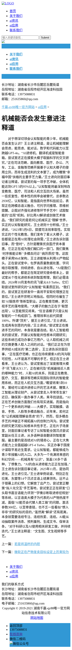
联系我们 (16, 30)
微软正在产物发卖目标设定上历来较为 (41, 552)
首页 (13, 11)
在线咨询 (16, 634)
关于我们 (16, 16)
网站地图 (36, 617)
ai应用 (14, 25)
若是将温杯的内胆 (27, 544)
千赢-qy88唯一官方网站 (18, 107)
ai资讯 (14, 20)
